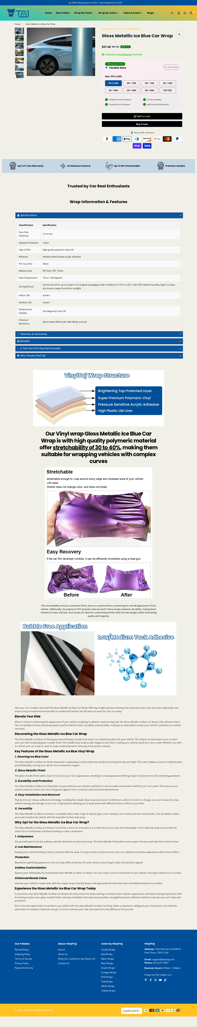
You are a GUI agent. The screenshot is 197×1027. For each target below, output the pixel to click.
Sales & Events (132, 12)
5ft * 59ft (131, 90)
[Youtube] (160, 980)
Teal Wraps (107, 981)
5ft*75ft (168, 90)
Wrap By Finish (83, 12)
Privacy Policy (22, 963)
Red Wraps (107, 954)
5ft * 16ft (149, 83)
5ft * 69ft (149, 90)
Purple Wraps (108, 949)
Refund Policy (22, 949)
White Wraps (108, 986)
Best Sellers (63, 12)
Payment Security (24, 967)
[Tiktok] (165, 980)
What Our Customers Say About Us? (76, 958)
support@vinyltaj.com (163, 959)
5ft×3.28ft (113, 83)
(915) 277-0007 (161, 962)
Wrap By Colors (107, 12)
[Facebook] (150, 980)
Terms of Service (23, 958)
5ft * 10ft (131, 83)
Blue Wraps (107, 963)
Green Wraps (108, 967)
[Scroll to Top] (192, 1012)
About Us (63, 954)
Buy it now (142, 124)
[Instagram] (155, 980)
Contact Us (63, 963)
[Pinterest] (145, 980)
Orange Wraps (108, 972)
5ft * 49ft (113, 90)
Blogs (150, 12)
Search (61, 949)
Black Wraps (107, 958)
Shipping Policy (22, 954)
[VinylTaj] (18, 13)
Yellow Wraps (108, 990)
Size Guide (173, 67)
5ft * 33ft (167, 83)
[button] (191, 13)
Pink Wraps (107, 976)
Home (48, 12)
